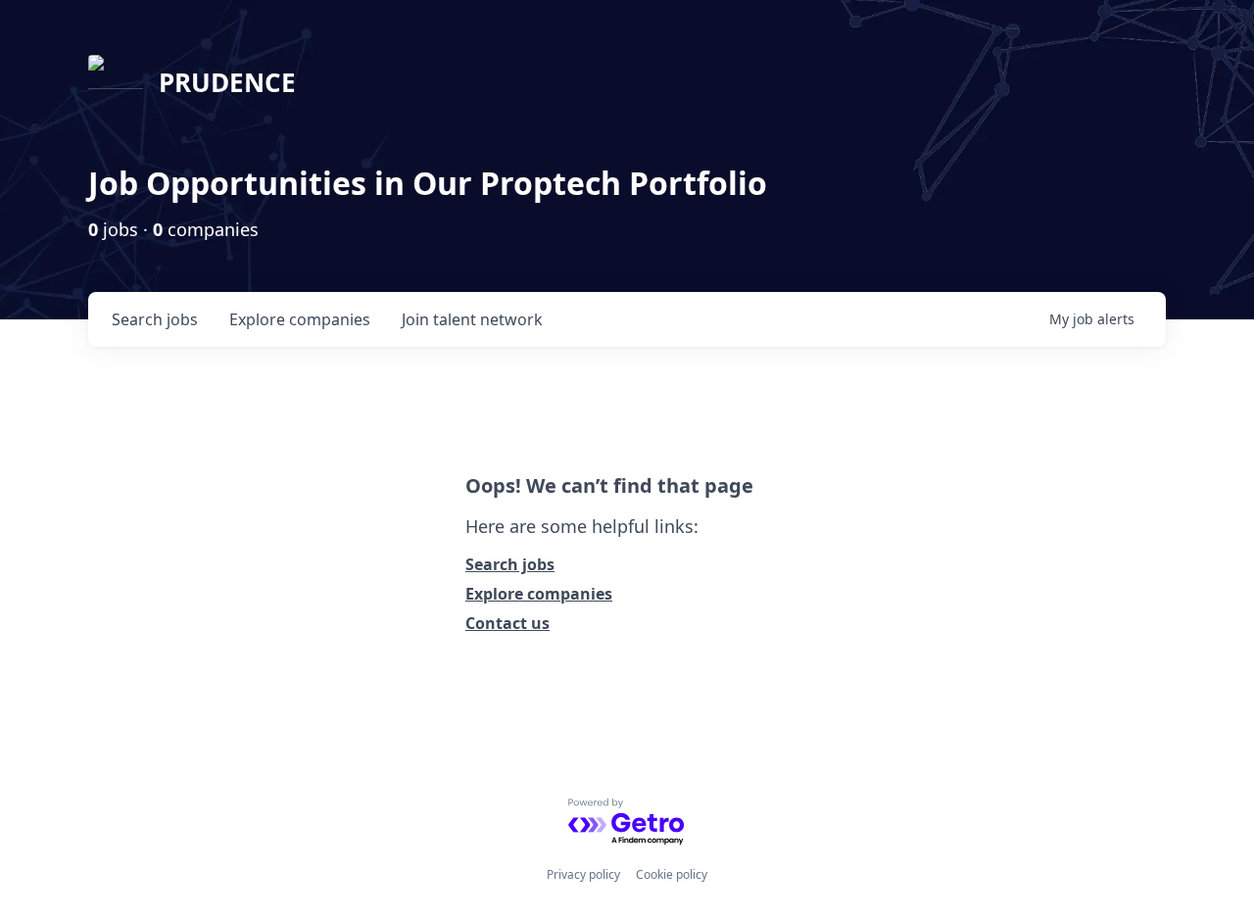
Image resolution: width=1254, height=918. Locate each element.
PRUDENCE (227, 82)
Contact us (507, 623)
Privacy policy (583, 874)
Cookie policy (671, 874)
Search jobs (510, 564)
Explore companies (538, 593)
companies (299, 319)
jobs (155, 319)
